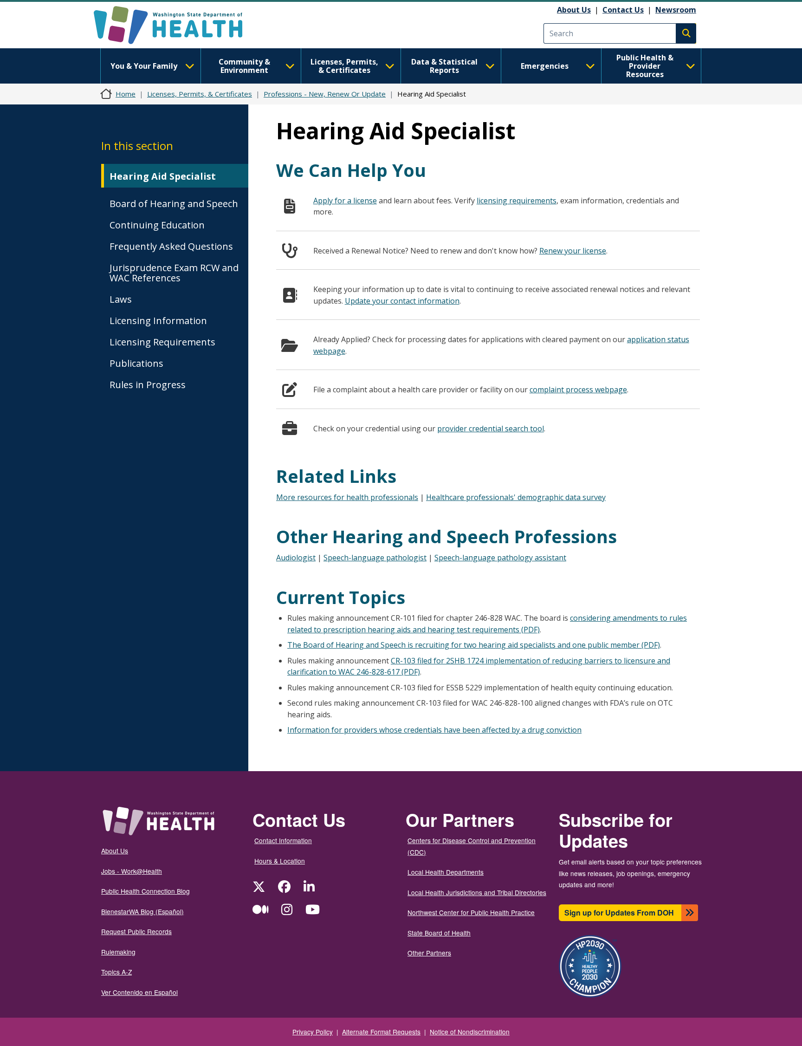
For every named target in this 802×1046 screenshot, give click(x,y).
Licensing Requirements (162, 342)
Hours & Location (279, 860)
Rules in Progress (148, 384)
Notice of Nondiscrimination (470, 1031)
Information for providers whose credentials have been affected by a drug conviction (434, 730)
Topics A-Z (116, 971)
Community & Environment (244, 66)
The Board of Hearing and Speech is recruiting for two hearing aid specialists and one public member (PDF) (473, 645)
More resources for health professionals (347, 497)
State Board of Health (439, 932)
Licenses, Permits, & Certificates (344, 66)
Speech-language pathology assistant (500, 557)
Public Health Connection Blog (145, 891)
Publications (136, 363)
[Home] (176, 25)
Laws (121, 299)
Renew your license (572, 251)
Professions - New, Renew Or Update (325, 93)
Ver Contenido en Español (139, 992)
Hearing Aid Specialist (163, 176)
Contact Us (623, 10)
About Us (574, 10)
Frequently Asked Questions (171, 246)
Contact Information (283, 840)
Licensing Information (158, 320)
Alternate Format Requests (381, 1031)
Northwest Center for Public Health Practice (471, 912)
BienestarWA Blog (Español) (142, 911)
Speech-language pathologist (375, 557)
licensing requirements (516, 200)
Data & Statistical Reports (444, 66)
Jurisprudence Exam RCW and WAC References (174, 272)
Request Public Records (136, 931)
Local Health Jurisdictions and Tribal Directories (476, 892)
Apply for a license (345, 200)
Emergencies (545, 66)
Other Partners (429, 952)
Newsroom (675, 10)
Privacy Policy (312, 1031)
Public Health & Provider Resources (644, 65)
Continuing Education (157, 225)
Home (126, 93)
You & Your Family (143, 66)
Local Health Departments (445, 872)
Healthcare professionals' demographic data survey (516, 497)
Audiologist (296, 557)
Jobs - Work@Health (131, 871)
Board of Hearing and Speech (174, 203)
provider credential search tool (490, 428)
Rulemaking (118, 951)
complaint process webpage (578, 389)
